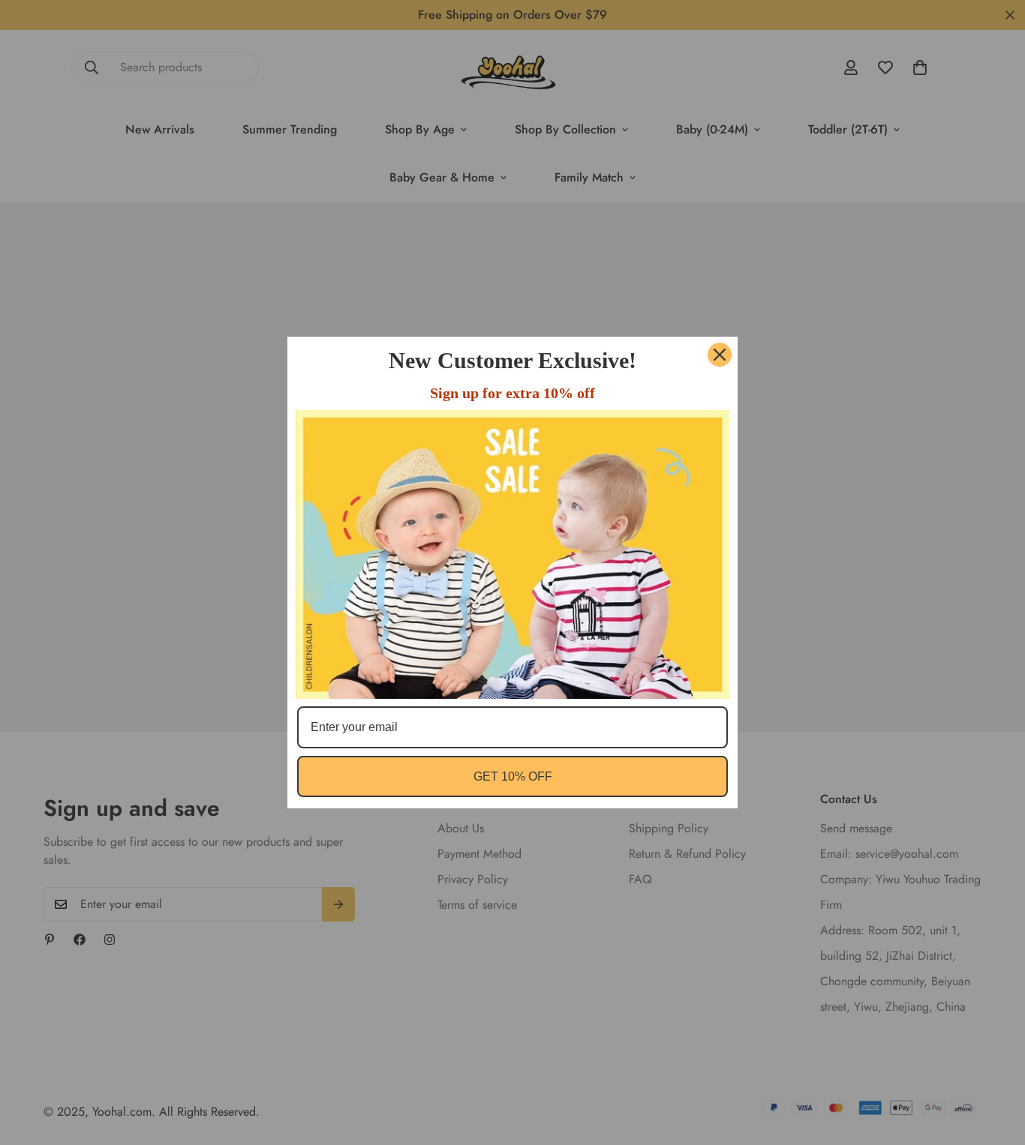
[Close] (720, 355)
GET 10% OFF (512, 776)
